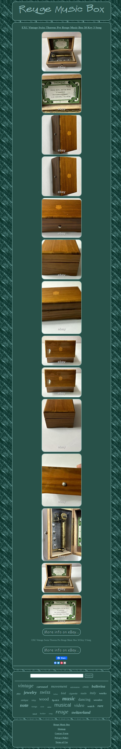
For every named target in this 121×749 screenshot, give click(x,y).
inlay (34, 700)
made (84, 693)
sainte (49, 707)
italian (55, 694)
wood (44, 699)
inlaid (35, 714)
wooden (98, 699)
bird (63, 693)
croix (86, 686)
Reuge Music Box (61, 724)
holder (43, 713)
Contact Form (61, 733)
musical (62, 705)
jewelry (30, 692)
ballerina (98, 686)
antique (24, 700)
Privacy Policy (61, 738)
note (24, 705)
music (68, 698)
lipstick (55, 700)
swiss (45, 692)
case (42, 706)
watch (90, 706)
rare (100, 706)
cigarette (73, 693)
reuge (62, 712)
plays (19, 694)
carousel (42, 686)
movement (59, 686)
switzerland (81, 712)
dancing (84, 699)
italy (93, 693)
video (79, 705)
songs (34, 706)
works (103, 693)
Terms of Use (61, 742)
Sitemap (62, 729)
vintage (26, 685)
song (50, 713)
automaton (75, 687)
